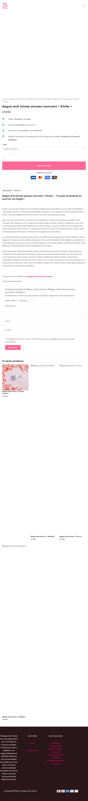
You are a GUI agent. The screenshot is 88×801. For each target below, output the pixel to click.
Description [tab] (7, 191)
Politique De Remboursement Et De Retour (56, 755)
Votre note (11, 300)
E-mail (8, 330)
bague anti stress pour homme (39, 276)
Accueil (5, 99)
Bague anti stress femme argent (40, 99)
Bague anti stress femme (18, 99)
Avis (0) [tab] (17, 191)
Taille (4, 145)
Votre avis (10, 306)
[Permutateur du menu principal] (83, 6)
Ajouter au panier (44, 166)
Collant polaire (32, 751)
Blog (32, 743)
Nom (8, 321)
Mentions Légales (56, 749)
